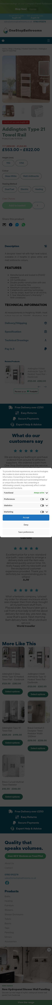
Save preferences (26, 532)
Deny (26, 525)
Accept (26, 517)
